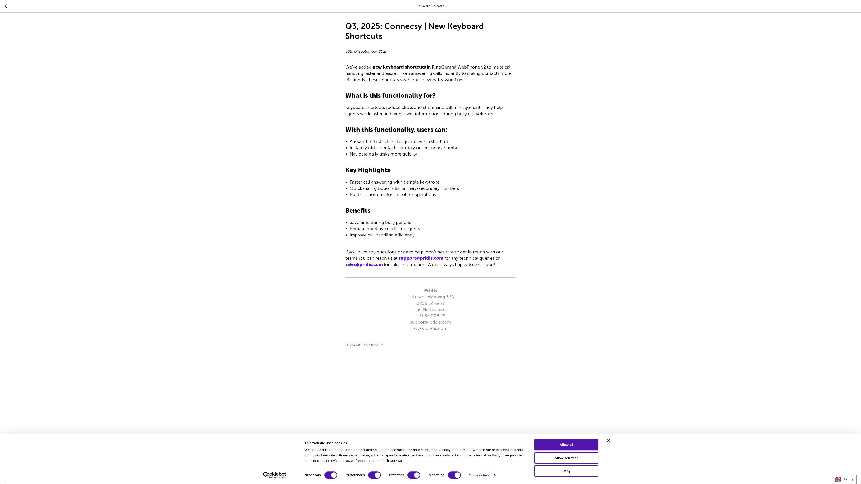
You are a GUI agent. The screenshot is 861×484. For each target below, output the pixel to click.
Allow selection (566, 458)
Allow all (566, 445)
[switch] (374, 475)
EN (845, 479)
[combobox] (844, 479)
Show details (479, 475)
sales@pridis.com (364, 264)
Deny (566, 471)
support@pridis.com (421, 258)
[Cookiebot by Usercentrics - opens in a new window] (274, 475)
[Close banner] (608, 440)
